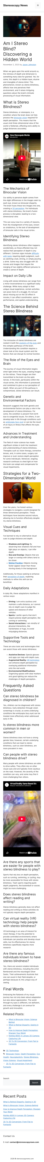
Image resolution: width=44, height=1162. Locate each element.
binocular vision (20, 118)
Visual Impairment (24, 1060)
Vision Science (9, 1060)
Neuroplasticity (16, 1057)
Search (6, 1078)
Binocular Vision (13, 1054)
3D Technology (12, 1051)
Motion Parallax (16, 563)
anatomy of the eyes (28, 343)
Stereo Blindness (31, 1057)
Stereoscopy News (15, 5)
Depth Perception (28, 1054)
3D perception (18, 208)
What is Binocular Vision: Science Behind (20, 1105)
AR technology (33, 660)
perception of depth (16, 577)
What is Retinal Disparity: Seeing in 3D (19, 1102)
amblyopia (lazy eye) (14, 422)
